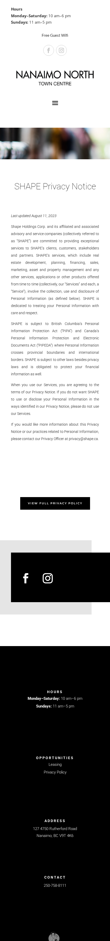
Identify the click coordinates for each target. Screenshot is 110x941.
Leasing (55, 764)
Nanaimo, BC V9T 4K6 (55, 835)
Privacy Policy (55, 772)
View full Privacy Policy (55, 503)
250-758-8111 (55, 885)
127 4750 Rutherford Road (55, 828)
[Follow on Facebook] (48, 50)
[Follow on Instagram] (61, 50)
